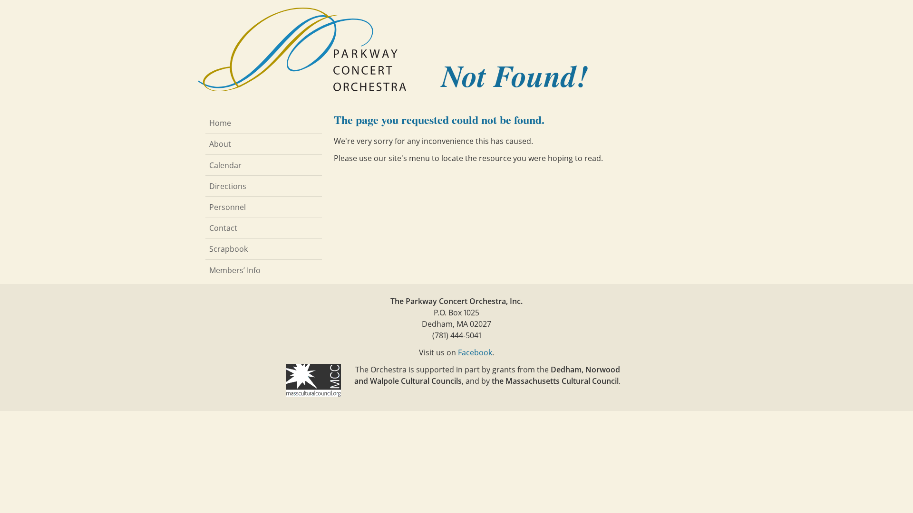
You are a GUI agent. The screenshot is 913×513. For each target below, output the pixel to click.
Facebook (475, 352)
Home (220, 123)
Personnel (227, 207)
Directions (227, 186)
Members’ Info (235, 270)
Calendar (225, 165)
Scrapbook (228, 249)
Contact (223, 228)
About (220, 144)
